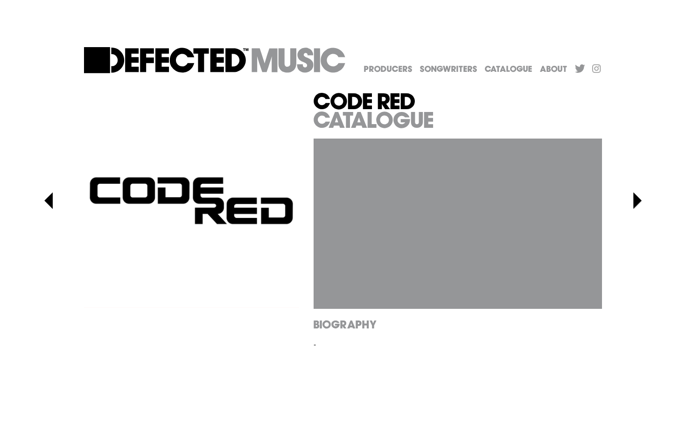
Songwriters (448, 69)
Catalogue (508, 69)
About (553, 69)
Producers (388, 69)
